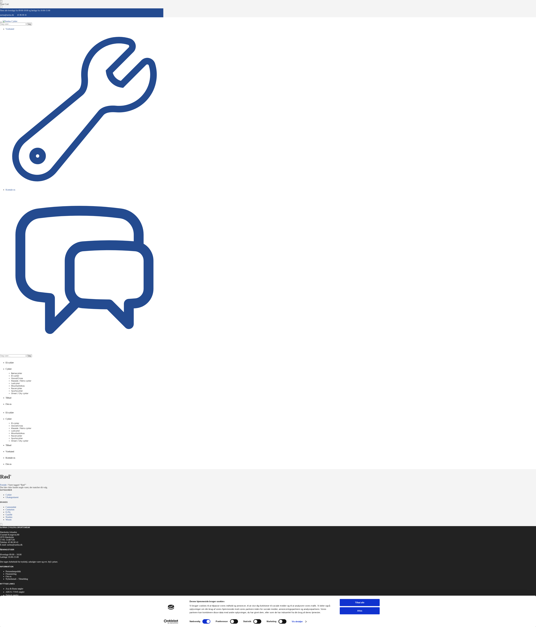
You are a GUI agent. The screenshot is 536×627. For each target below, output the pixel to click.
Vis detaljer (297, 621)
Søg (29, 24)
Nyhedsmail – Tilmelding (17, 579)
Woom (8, 519)
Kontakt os (10, 190)
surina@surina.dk (7, 15)
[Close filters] (1, 524)
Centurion (10, 509)
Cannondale (11, 507)
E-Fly (8, 512)
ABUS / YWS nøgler (15, 592)
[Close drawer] (1, 6)
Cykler (9, 495)
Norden (9, 517)
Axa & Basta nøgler (14, 589)
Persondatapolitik (13, 571)
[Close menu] (1, 1)
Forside (3, 485)
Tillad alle (359, 602)
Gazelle (9, 514)
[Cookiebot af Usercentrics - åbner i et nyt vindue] (171, 621)
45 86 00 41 (22, 15)
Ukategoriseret (12, 497)
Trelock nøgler (12, 595)
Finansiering (11, 574)
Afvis (359, 611)
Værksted (10, 29)
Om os (8, 576)
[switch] (234, 621)
